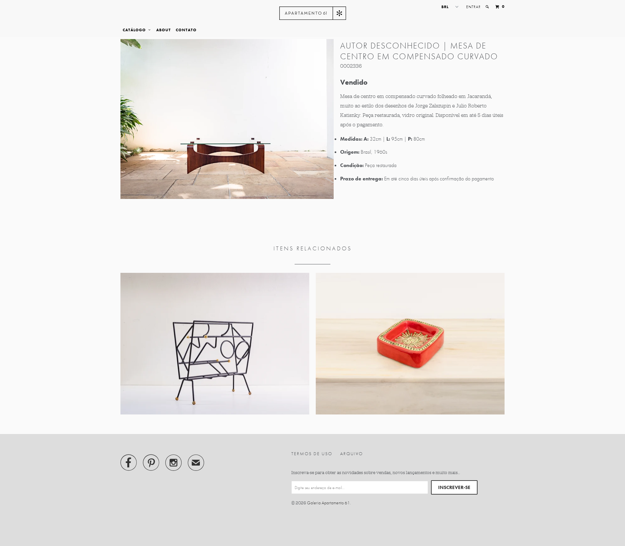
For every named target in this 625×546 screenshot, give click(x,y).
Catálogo (135, 30)
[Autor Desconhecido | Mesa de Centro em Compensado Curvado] (227, 119)
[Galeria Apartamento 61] (312, 13)
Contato (186, 30)
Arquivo (351, 453)
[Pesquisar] (487, 7)
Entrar (473, 6)
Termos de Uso (311, 453)
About (163, 30)
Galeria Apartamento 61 (328, 503)
